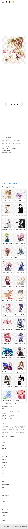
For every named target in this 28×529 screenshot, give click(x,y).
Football (4, 490)
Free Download (14, 104)
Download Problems (12, 183)
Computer (4, 504)
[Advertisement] (14, 22)
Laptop (3, 465)
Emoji (3, 481)
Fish (3, 498)
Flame (3, 442)
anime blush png (17, 143)
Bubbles (4, 467)
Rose (3, 479)
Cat (2, 453)
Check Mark (5, 487)
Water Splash (5, 509)
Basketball (4, 456)
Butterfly (4, 448)
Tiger (3, 473)
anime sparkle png (17, 146)
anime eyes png (6, 146)
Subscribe (4, 459)
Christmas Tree (5, 484)
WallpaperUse (5, 476)
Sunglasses (5, 451)
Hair (3, 493)
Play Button (4, 462)
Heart (3, 440)
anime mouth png (17, 140)
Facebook (4, 518)
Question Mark (5, 515)
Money (3, 520)
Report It (4, 183)
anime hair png (6, 140)
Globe (3, 501)
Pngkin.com (5, 512)
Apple (3, 445)
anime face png (6, 143)
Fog (3, 470)
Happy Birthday (5, 495)
